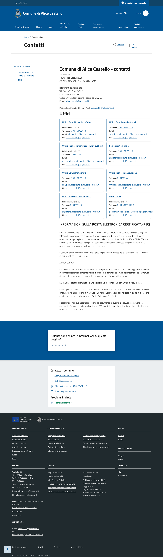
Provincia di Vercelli (55, 476)
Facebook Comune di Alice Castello (61, 483)
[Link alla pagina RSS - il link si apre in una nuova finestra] (125, 13)
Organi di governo (19, 447)
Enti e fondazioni (19, 443)
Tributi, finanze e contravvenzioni (96, 447)
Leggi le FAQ (88, 486)
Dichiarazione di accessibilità (94, 480)
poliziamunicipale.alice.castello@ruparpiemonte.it (131, 211)
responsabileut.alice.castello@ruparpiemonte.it (83, 161)
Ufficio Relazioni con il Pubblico (76, 196)
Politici (14, 454)
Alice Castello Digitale (56, 480)
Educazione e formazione (57, 450)
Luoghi (121, 455)
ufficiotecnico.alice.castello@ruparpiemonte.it (129, 184)
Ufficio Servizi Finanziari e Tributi (77, 122)
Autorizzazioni (53, 439)
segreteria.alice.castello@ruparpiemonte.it (128, 134)
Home (26, 37)
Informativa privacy (90, 472)
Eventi (120, 459)
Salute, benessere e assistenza (95, 443)
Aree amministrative (20, 435)
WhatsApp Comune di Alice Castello (62, 491)
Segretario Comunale (119, 145)
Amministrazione (23, 27)
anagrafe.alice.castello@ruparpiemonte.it (80, 184)
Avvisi (120, 439)
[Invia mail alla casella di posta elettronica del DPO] (28, 528)
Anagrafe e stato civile (56, 435)
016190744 (75, 154)
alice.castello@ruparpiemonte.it (82, 134)
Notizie (121, 435)
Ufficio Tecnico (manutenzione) (123, 172)
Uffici (14, 458)
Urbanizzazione (123, 27)
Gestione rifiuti (81, 25)
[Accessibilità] (7, 549)
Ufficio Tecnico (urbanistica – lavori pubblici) (82, 145)
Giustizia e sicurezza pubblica (94, 435)
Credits (56, 547)
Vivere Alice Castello (65, 25)
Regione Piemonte (20, 3)
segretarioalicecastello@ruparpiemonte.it (127, 157)
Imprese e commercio (91, 439)
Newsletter (122, 475)
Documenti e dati (19, 439)
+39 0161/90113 (78, 130)
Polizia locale (115, 196)
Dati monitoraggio (19, 547)
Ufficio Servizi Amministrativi (122, 122)
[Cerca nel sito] (145, 13)
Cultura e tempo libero (56, 447)
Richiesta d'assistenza (91, 495)
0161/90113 (76, 205)
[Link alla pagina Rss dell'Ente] (119, 471)
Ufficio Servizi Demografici (74, 172)
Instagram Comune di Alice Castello (62, 487)
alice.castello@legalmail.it (77, 101)
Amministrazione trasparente (94, 483)
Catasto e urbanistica (56, 443)
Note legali (87, 476)
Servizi (51, 27)
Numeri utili (16, 515)
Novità (39, 27)
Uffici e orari (17, 511)
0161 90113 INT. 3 (125, 205)
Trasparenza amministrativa (98, 25)
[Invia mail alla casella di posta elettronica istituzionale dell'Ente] (28, 491)
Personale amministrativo (22, 450)
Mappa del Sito (76, 547)
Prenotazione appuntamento (94, 492)
